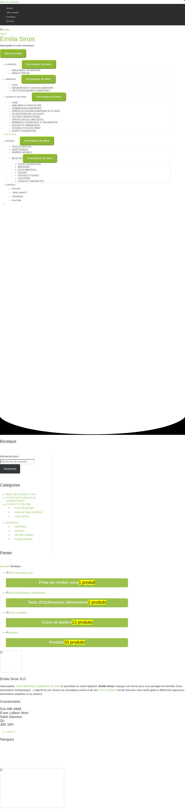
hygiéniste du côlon (49, 686)
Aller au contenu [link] (9, 1)
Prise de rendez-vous (21, 494)
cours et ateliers (107, 690)
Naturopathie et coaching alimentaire (25, 750)
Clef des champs (24, 534)
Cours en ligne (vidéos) (28, 512)
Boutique (10, 762)
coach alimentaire (26, 686)
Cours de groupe (24, 507)
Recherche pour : (10, 456)
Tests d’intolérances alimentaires (23, 758)
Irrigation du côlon (15, 754)
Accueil (4, 566)
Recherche (10, 468)
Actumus (19, 530)
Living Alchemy (23, 539)
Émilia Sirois (17, 38)
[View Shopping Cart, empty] (88, 204)
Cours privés (21, 516)
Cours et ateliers (18, 504)
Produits (12, 522)
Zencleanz (20, 526)
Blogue (9, 766)
